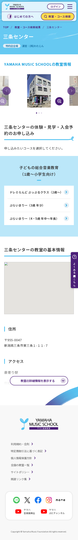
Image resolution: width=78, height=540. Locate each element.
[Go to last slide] (6, 91)
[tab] (36, 113)
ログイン (56, 6)
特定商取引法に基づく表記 (27, 451)
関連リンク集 (19, 479)
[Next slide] (71, 91)
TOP (6, 27)
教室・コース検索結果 (28, 27)
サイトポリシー (20, 472)
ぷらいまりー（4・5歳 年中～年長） (34, 218)
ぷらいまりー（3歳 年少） (27, 205)
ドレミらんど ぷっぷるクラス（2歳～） (36, 192)
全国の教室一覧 (20, 465)
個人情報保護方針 (21, 458)
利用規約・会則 (20, 444)
